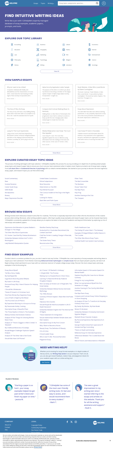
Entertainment (96, 55)
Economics (95, 44)
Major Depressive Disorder (14, 198)
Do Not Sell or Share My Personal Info (86, 440)
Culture (68, 44)
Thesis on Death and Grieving (84, 330)
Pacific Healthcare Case (82, 227)
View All (56, 71)
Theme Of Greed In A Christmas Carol (17, 292)
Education (17, 50)
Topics (43, 3)
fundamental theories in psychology (33, 168)
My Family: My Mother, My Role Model (87, 306)
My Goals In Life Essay (12, 281)
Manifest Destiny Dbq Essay (49, 227)
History (16, 65)
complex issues (68, 261)
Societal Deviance (10, 184)
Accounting (17, 44)
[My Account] (104, 3)
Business (42, 44)
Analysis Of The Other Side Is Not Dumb (18, 336)
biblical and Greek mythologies (51, 261)
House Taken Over (81, 187)
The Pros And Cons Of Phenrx (15, 301)
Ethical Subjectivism (46, 181)
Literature (69, 65)
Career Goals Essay (11, 187)
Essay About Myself (11, 270)
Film (67, 55)
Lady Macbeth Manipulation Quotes (17, 243)
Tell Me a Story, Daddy (12, 273)
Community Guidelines (38, 428)
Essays (36, 3)
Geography (43, 50)
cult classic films (14, 168)
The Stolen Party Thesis (48, 240)
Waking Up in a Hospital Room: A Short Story (54, 276)
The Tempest (79, 198)
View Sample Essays (18, 80)
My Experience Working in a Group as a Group (20, 303)
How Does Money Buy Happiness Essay (18, 295)
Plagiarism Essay (45, 340)
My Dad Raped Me (11, 276)
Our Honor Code (36, 430)
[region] (56, 441)
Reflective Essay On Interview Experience (88, 333)
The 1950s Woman (46, 294)
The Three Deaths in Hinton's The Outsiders (19, 312)
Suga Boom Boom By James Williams (17, 279)
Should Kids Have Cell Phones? (15, 338)
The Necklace (79, 184)
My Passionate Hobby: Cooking (15, 306)
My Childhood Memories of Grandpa (17, 328)
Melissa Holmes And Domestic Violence (18, 315)
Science (94, 60)
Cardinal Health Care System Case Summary (89, 241)
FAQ (6, 430)
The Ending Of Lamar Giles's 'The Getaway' (89, 230)
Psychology (43, 60)
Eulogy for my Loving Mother (84, 280)
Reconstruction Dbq (46, 243)
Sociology (94, 65)
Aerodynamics (9, 193)
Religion (68, 60)
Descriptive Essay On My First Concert (52, 323)
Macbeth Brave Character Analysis (86, 317)
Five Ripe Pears (80, 190)
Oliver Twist (79, 178)
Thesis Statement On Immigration (51, 315)
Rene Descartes (45, 184)
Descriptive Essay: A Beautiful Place (16, 309)
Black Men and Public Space (49, 200)
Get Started (45, 362)
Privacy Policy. (38, 447)
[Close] (110, 440)
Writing (50, 3)
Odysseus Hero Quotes (47, 302)
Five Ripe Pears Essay (82, 293)
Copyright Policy (36, 425)
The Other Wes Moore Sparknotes (16, 232)
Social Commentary (11, 178)
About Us (8, 425)
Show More (56, 153)
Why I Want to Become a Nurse (50, 325)
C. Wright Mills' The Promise (49, 273)
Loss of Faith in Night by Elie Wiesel (16, 298)
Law (15, 55)
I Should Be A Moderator (13, 289)
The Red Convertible (81, 181)
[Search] (97, 3)
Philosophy (17, 60)
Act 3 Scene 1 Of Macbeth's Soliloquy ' (52, 270)
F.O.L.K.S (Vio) (44, 331)
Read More (10, 98)
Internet (94, 50)
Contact (7, 427)
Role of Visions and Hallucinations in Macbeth (90, 341)
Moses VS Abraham (81, 309)
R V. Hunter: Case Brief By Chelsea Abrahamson (20, 235)
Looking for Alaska (46, 198)
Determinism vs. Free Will (48, 187)
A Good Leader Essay (46, 334)
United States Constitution (48, 178)
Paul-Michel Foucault (46, 190)
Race (6, 181)
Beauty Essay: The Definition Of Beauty (53, 328)
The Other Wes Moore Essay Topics (86, 238)
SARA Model (9, 190)
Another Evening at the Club (84, 195)
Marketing (43, 55)
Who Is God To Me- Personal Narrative (53, 337)
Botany (7, 195)
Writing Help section (59, 354)
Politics (68, 50)
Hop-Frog (78, 193)
